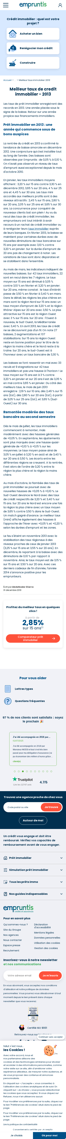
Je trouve (51, 807)
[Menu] (5, 5)
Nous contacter (12, 940)
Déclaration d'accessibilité (42, 926)
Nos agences (11, 935)
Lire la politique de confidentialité (20, 1124)
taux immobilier (38, 229)
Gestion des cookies (46, 948)
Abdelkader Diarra (23, 586)
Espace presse (11, 945)
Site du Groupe (12, 929)
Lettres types (24, 689)
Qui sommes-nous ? (15, 924)
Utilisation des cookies (47, 943)
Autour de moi (33, 820)
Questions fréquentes (30, 701)
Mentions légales (44, 932)
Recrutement (11, 950)
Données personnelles (47, 937)
